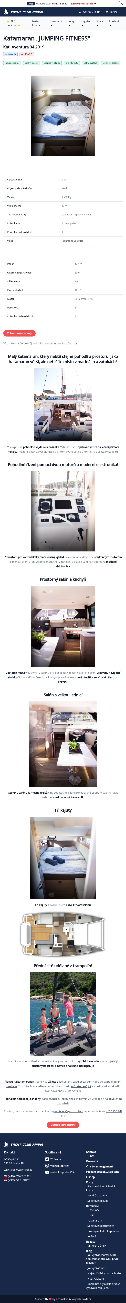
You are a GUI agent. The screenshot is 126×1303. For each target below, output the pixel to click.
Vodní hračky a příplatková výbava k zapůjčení (103, 1286)
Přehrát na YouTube (72, 240)
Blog (89, 1251)
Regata (85, 21)
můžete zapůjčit (81, 1086)
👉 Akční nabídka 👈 (13, 23)
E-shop (90, 1177)
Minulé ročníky (96, 1245)
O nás (99, 21)
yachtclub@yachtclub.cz (68, 1111)
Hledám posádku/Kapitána (102, 1172)
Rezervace (56, 21)
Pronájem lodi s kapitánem (103, 1231)
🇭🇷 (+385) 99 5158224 (17, 1180)
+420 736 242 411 (90, 11)
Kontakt (114, 21)
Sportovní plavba (97, 1201)
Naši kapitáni (95, 1278)
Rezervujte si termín (82, 3)
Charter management (99, 1166)
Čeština (113, 11)
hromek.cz (62, 1299)
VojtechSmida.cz (81, 1299)
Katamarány (94, 1220)
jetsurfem (64, 1081)
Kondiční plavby (97, 1195)
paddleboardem (82, 1081)
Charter (72, 343)
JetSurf (91, 1236)
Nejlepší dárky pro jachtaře (104, 1273)
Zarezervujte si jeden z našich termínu (65, 1099)
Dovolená (92, 1161)
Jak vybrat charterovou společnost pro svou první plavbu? (102, 1259)
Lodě (90, 1215)
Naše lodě (35, 23)
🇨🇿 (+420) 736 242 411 (17, 1176)
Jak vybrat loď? (96, 1268)
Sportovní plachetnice (100, 1226)
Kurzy (71, 21)
